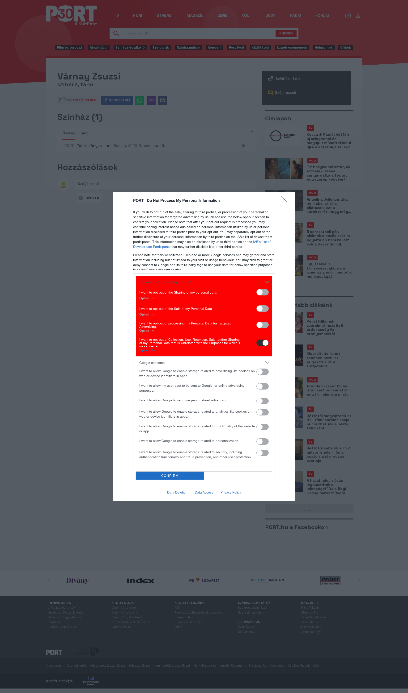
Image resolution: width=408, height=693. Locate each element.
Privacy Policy (231, 492)
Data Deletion (177, 492)
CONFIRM (170, 475)
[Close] (285, 200)
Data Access (204, 492)
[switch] (262, 292)
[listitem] (204, 281)
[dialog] (204, 346)
